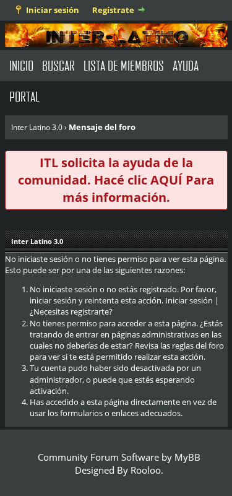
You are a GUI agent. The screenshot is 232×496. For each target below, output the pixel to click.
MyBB (187, 457)
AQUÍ (166, 180)
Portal (24, 96)
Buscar (58, 65)
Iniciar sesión (52, 10)
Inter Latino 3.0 (36, 127)
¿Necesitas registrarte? (71, 311)
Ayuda (186, 65)
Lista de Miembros (124, 65)
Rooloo (146, 470)
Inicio (21, 65)
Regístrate (113, 10)
